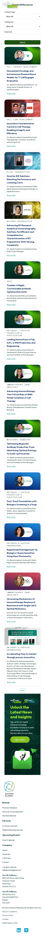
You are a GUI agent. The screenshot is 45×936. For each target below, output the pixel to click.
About (4, 850)
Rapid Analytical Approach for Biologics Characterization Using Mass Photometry (22, 553)
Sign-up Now (20, 739)
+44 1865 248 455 (9, 867)
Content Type (9, 12)
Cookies (5, 919)
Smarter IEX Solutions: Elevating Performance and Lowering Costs (21, 179)
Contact (5, 862)
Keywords (8, 32)
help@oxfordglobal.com (11, 870)
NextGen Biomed (9, 815)
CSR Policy (6, 858)
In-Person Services (9, 826)
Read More (11, 94)
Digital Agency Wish (10, 923)
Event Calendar (8, 840)
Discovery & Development (12, 812)
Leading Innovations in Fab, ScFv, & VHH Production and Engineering (21, 342)
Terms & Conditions (9, 911)
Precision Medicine (9, 808)
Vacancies (6, 854)
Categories (9, 22)
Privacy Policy (7, 915)
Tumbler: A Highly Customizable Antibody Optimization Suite (19, 288)
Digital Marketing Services (12, 830)
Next (22, 690)
